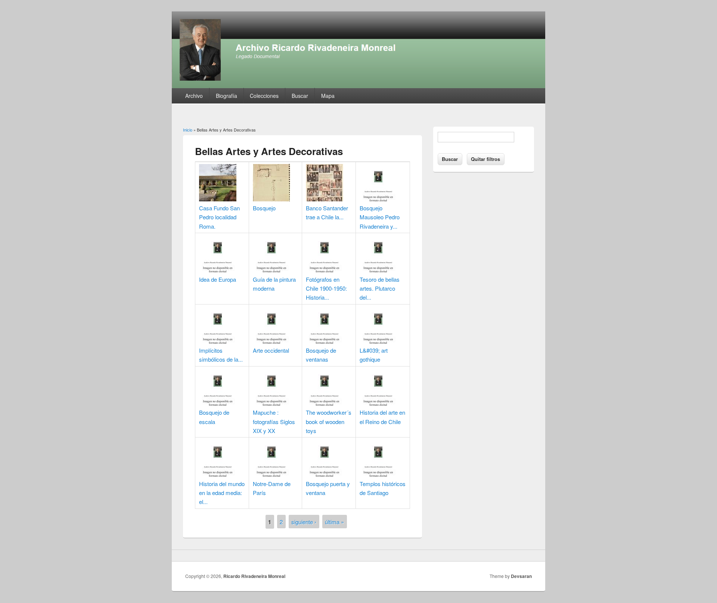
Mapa (328, 95)
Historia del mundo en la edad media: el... (222, 493)
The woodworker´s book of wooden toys (328, 421)
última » (334, 521)
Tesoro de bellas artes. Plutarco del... (380, 288)
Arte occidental (271, 350)
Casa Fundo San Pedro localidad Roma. (219, 217)
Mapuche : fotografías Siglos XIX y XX (274, 421)
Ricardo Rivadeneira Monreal (254, 576)
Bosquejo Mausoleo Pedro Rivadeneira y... (380, 217)
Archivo (194, 95)
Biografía (226, 95)
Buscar (300, 95)
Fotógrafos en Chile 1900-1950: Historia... (326, 288)
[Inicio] (358, 86)
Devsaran (521, 576)
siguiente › (303, 521)
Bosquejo (264, 208)
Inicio (187, 130)
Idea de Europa (217, 279)
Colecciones (264, 95)
